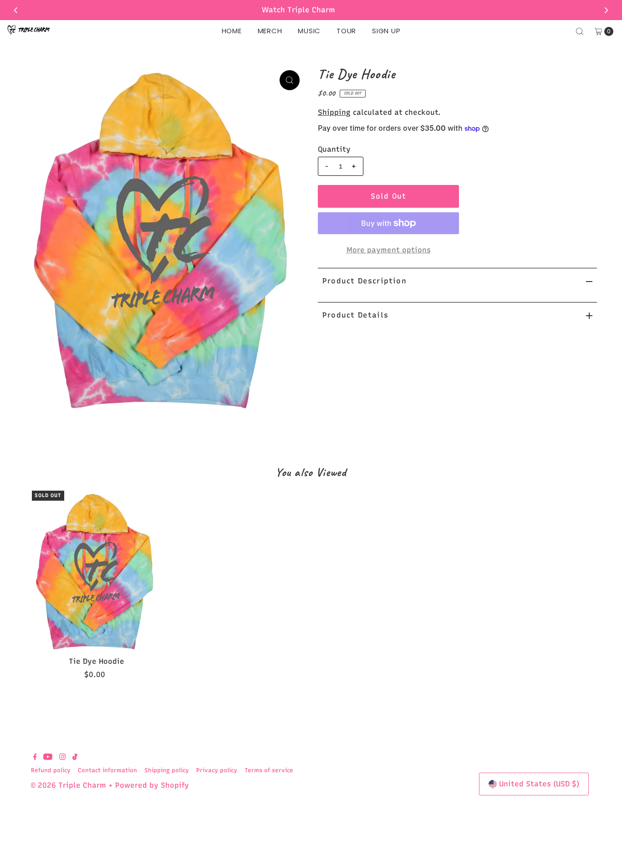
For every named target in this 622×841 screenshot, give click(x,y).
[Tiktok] (74, 757)
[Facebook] (35, 757)
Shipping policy (166, 770)
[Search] (579, 31)
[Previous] (16, 10)
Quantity (334, 149)
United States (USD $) (539, 783)
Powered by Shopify (152, 785)
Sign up (386, 31)
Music (309, 31)
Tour (346, 31)
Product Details (355, 315)
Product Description (364, 281)
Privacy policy (216, 770)
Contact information (107, 770)
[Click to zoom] (290, 80)
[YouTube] (47, 757)
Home (232, 31)
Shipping (334, 112)
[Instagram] (62, 757)
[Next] (606, 10)
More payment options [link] (389, 250)
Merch (270, 31)
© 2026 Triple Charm (68, 785)
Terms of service (269, 770)
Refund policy (51, 770)
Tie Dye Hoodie (96, 661)
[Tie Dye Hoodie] (96, 571)
